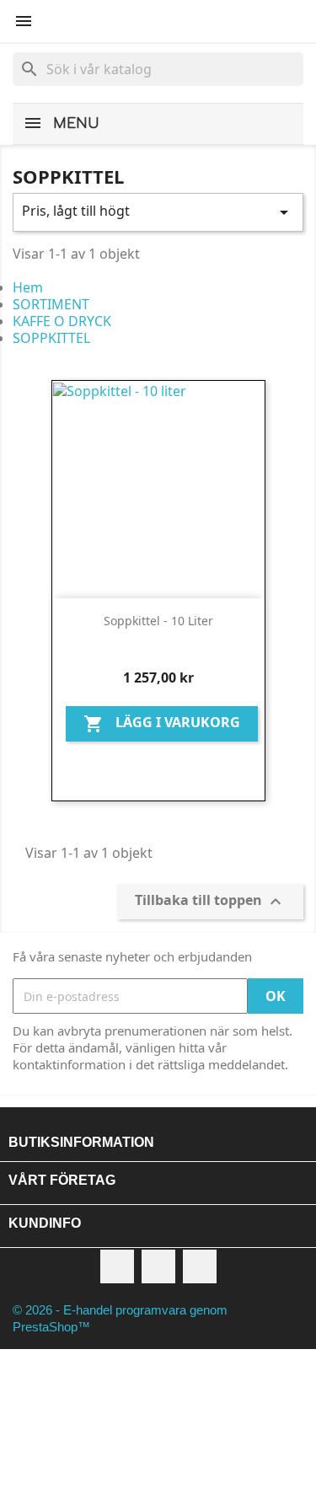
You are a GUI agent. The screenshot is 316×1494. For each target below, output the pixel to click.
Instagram (200, 1266)
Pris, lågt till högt (158, 211)
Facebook (117, 1266)
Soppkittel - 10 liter (158, 621)
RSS (158, 1266)
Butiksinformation (81, 1142)
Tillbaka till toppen (210, 902)
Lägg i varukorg (161, 724)
